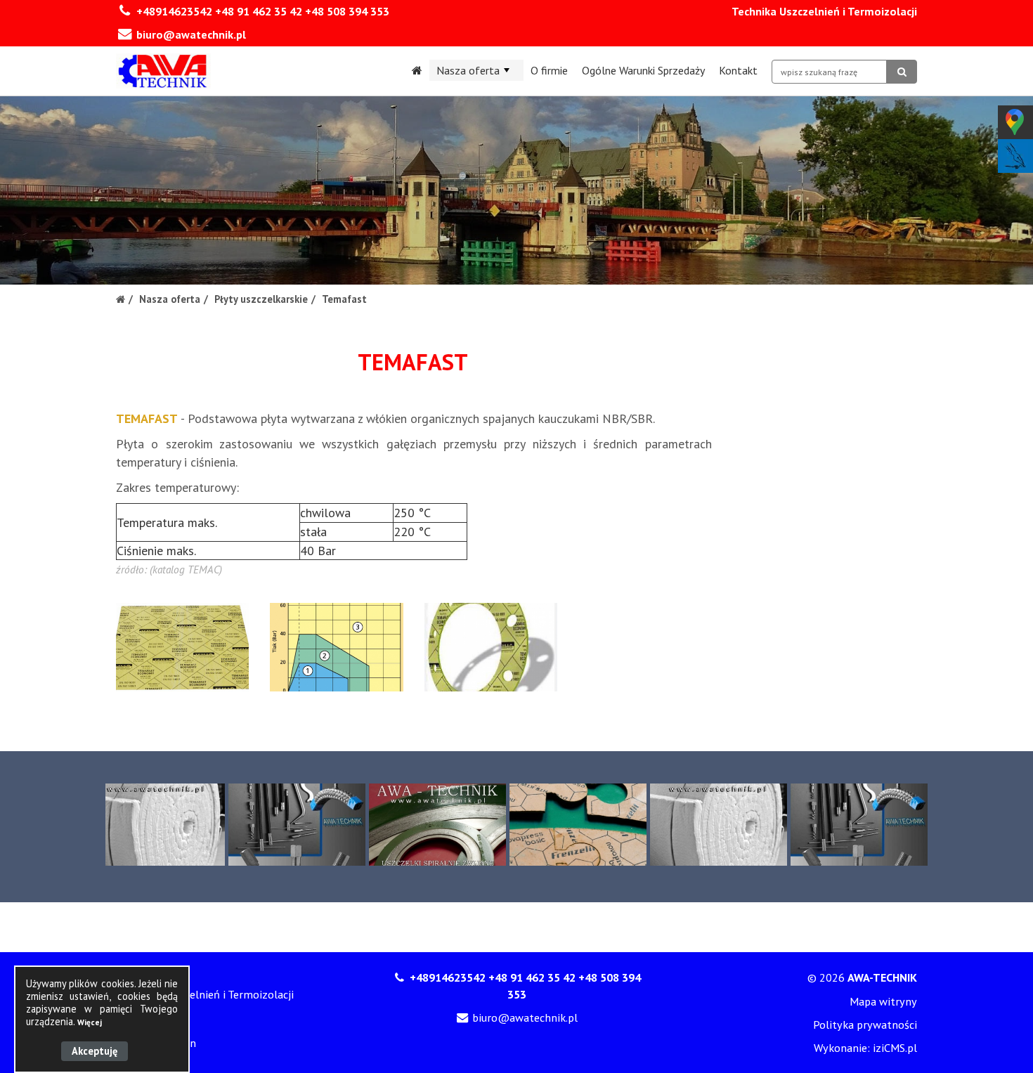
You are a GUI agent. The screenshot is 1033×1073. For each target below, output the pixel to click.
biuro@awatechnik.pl (191, 34)
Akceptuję (94, 1051)
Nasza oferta (468, 70)
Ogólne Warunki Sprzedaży (643, 70)
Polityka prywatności (865, 1024)
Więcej (89, 1022)
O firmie (549, 70)
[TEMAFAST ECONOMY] (182, 647)
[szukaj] (901, 72)
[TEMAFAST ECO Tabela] (336, 647)
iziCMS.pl (895, 1048)
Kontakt (738, 70)
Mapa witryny (883, 1001)
